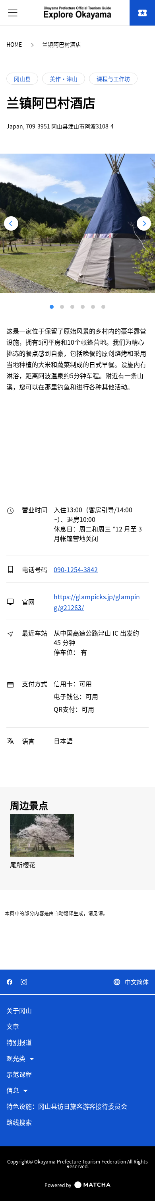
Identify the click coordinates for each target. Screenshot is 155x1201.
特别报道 (19, 1043)
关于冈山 (19, 1011)
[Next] (144, 223)
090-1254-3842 (76, 569)
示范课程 (19, 1075)
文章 (12, 1027)
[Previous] (11, 223)
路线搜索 (19, 1122)
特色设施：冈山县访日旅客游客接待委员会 (66, 1106)
